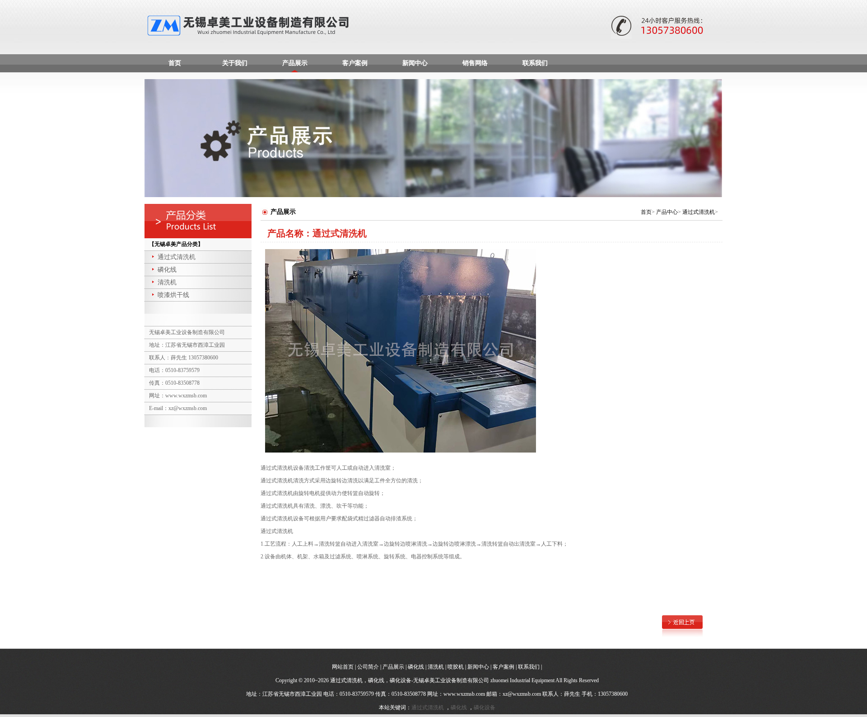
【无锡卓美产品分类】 (176, 244)
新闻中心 (415, 63)
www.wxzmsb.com (464, 694)
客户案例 (355, 63)
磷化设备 (484, 707)
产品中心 (667, 212)
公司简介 (368, 667)
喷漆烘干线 (173, 295)
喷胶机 (455, 667)
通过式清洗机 (177, 257)
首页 (174, 63)
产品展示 (295, 63)
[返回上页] (682, 621)
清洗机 (167, 282)
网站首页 (343, 667)
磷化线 (167, 269)
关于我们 (234, 63)
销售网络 (475, 63)
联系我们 (535, 63)
